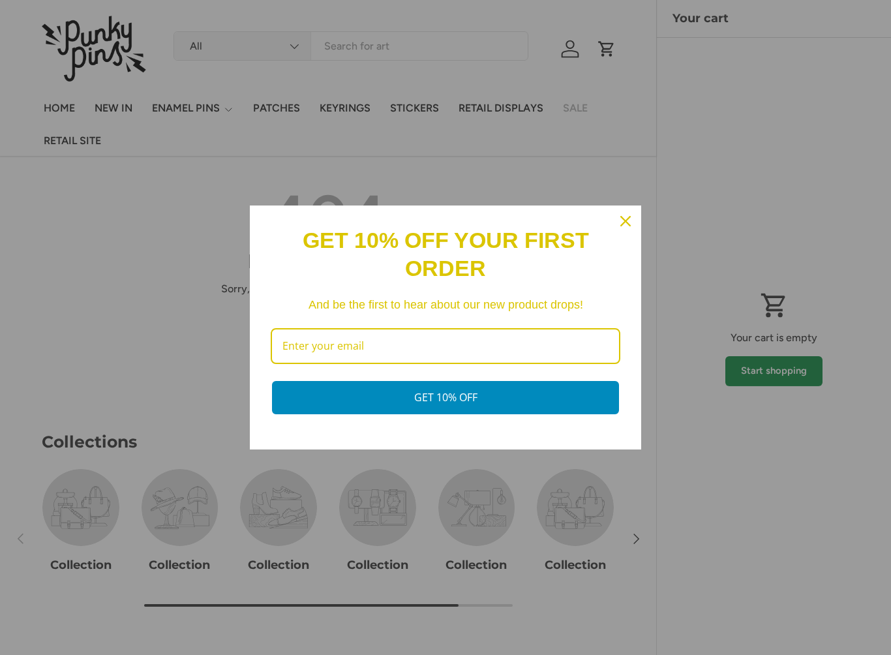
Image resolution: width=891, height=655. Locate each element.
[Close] (625, 221)
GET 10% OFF (445, 397)
